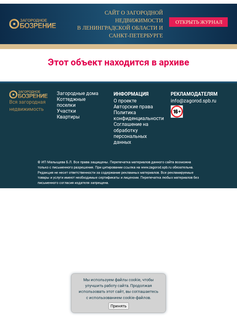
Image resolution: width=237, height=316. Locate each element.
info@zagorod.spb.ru (193, 101)
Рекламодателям (194, 94)
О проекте (125, 101)
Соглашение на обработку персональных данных (131, 133)
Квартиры (68, 117)
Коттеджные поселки (71, 102)
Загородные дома (77, 93)
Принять (118, 306)
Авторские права (133, 107)
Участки (66, 111)
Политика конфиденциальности (139, 115)
